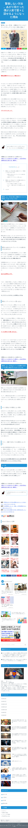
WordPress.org (6, 816)
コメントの (6, 814)
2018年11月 (4, 707)
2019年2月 (3, 698)
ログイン (4, 810)
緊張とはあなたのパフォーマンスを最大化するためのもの (16, 175)
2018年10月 (4, 709)
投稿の (5, 812)
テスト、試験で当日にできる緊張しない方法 (16, 186)
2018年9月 (3, 712)
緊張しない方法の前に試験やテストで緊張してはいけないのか (15, 171)
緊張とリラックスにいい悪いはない (15, 177)
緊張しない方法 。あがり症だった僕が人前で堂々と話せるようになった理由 (14, 10)
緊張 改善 (5, 803)
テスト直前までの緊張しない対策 (14, 183)
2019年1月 (3, 701)
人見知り (5, 797)
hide (17, 167)
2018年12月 (4, 704)
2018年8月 (3, 715)
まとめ (7, 189)
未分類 (4, 800)
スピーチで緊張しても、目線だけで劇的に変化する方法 (15, 653)
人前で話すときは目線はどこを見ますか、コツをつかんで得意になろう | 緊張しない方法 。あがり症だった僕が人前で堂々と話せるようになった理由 (14, 655)
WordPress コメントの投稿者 (14, 660)
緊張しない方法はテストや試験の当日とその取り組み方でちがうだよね (15, 181)
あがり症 (5, 794)
